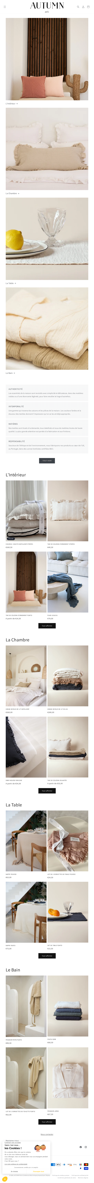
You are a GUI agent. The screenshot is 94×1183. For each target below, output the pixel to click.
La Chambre (11, 193)
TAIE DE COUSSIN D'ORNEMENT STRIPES (61, 544)
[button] (4, 6)
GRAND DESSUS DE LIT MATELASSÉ (17, 709)
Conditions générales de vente (67, 1178)
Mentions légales (83, 1178)
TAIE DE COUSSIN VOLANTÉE (57, 780)
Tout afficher (47, 626)
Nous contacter (47, 1134)
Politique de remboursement (60, 1175)
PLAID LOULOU (52, 615)
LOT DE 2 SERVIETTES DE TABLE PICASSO (61, 874)
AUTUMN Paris (18, 1175)
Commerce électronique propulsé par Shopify (36, 1175)
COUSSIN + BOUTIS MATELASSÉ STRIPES (19, 544)
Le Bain (9, 373)
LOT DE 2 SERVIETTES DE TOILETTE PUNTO (20, 1111)
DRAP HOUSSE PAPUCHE (14, 780)
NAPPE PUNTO (10, 945)
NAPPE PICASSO (11, 874)
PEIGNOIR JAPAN (53, 1111)
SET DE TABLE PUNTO (54, 945)
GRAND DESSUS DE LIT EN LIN (57, 709)
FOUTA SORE (51, 1039)
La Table (10, 283)
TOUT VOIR (47, 461)
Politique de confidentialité (80, 1175)
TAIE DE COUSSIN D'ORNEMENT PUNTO (19, 615)
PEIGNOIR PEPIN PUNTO (14, 1040)
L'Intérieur (10, 103)
